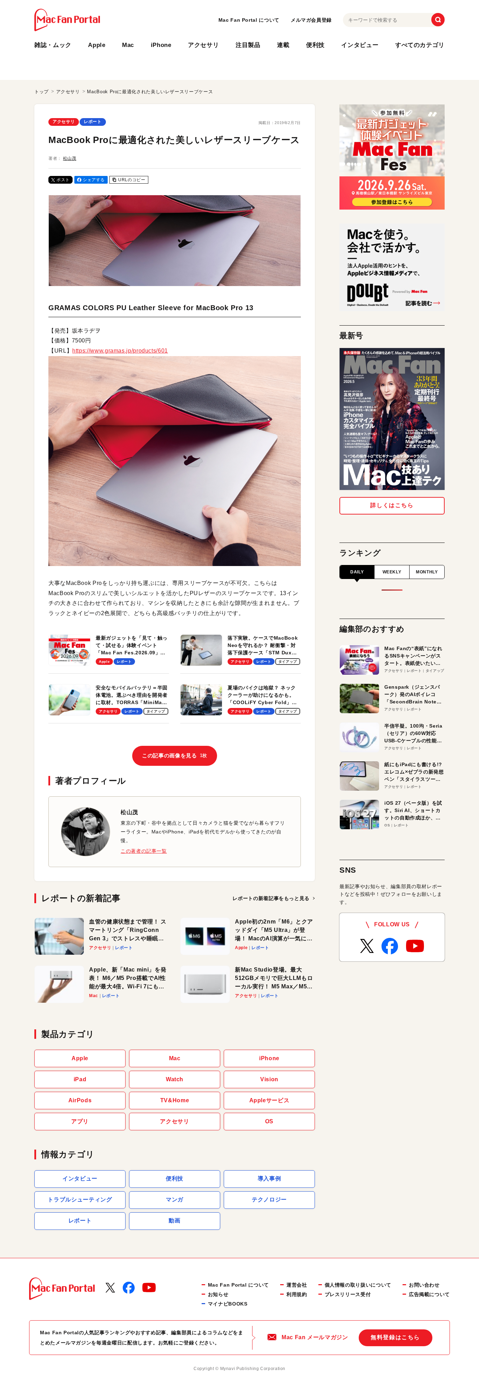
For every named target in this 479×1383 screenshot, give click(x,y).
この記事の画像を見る (174, 755)
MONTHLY (427, 572)
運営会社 (296, 1285)
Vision (269, 1079)
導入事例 (269, 1178)
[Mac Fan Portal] (67, 20)
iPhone (161, 45)
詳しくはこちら (391, 505)
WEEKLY (392, 572)
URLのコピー (131, 179)
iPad (80, 1079)
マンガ (174, 1200)
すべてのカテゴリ (420, 45)
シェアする (94, 179)
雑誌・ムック (53, 45)
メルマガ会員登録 (311, 20)
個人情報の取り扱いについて (358, 1285)
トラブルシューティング (80, 1200)
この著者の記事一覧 (144, 851)
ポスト (63, 179)
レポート (93, 121)
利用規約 (296, 1294)
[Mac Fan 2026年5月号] (392, 419)
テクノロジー (269, 1200)
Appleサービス (269, 1100)
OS (269, 1121)
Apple (96, 45)
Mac (128, 45)
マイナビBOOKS (228, 1304)
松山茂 (69, 158)
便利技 (315, 45)
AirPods (80, 1100)
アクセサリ (203, 45)
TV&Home (174, 1100)
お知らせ (218, 1294)
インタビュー (359, 45)
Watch (174, 1079)
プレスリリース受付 (348, 1294)
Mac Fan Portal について (248, 20)
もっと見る (271, 898)
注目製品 (248, 45)
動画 (174, 1221)
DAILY (357, 572)
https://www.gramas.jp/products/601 (120, 351)
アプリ (80, 1121)
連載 (283, 45)
